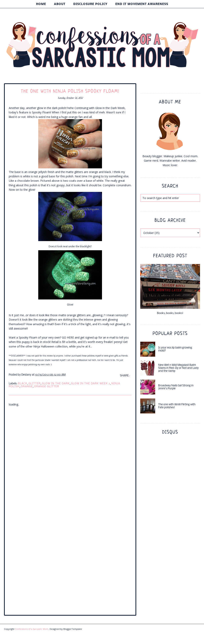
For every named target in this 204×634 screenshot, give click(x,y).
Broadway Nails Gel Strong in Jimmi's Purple (175, 387)
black (22, 383)
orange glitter (46, 386)
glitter (34, 383)
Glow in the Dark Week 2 (90, 383)
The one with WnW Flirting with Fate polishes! (176, 406)
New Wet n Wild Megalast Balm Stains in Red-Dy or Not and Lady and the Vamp (178, 368)
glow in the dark (56, 383)
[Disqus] (70, 456)
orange (27, 386)
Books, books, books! (170, 313)
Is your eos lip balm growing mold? (175, 349)
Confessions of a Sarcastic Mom (31, 628)
